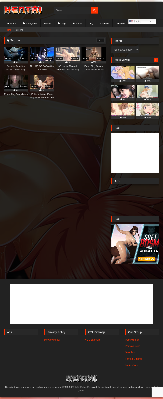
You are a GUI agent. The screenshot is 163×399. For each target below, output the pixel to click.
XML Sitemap (92, 339)
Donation (120, 23)
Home (13, 23)
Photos (47, 23)
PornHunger (132, 339)
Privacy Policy (52, 339)
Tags (63, 23)
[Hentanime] (25, 10)
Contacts (104, 23)
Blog (91, 23)
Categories (31, 23)
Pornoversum (132, 346)
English (137, 21)
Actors (79, 23)
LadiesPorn (131, 365)
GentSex (130, 352)
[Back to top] (153, 389)
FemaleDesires (133, 358)
